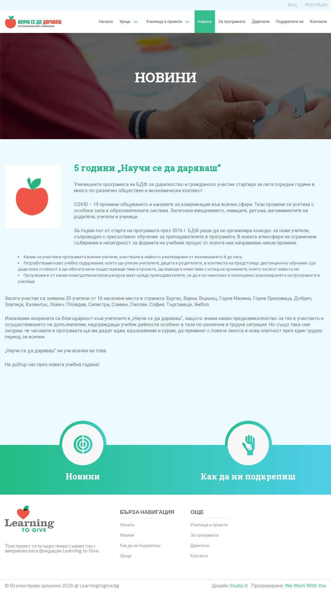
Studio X (239, 585)
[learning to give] (29, 523)
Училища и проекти (164, 21)
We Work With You (305, 585)
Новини (205, 21)
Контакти (318, 21)
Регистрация (316, 5)
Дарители (261, 21)
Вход (292, 5)
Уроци (125, 555)
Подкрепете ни (290, 21)
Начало (106, 21)
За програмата (231, 21)
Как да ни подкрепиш (248, 476)
